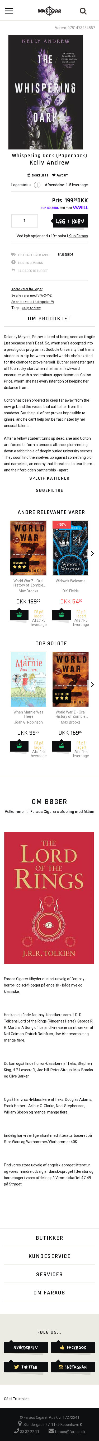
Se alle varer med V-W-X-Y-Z (31, 295)
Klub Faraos (78, 236)
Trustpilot (65, 254)
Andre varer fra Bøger (27, 289)
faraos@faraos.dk (69, 1432)
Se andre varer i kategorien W (32, 302)
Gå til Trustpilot (16, 1399)
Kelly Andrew (31, 308)
